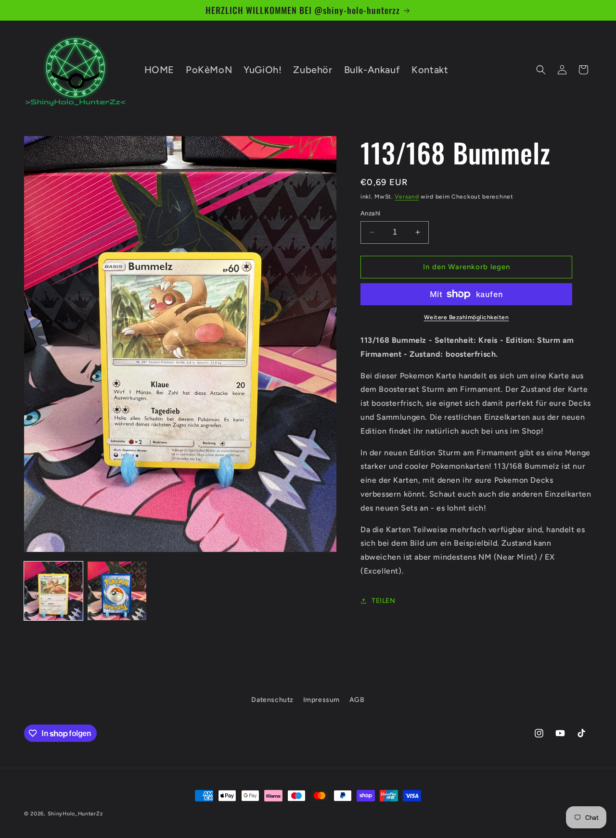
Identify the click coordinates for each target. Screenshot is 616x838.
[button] (541, 69)
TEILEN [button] (384, 601)
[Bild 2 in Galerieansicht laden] (117, 591)
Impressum (321, 700)
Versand (407, 196)
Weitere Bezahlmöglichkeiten (466, 317)
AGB (357, 700)
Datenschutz (272, 700)
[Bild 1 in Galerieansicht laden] (53, 591)
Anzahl (370, 213)
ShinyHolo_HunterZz (75, 814)
